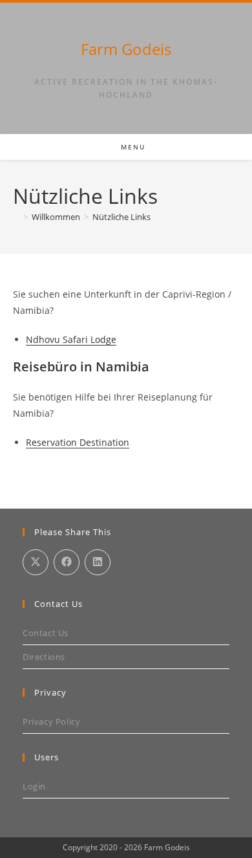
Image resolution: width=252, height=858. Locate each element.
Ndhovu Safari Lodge (71, 339)
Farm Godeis (126, 49)
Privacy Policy (51, 721)
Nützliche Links (121, 217)
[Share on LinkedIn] (97, 562)
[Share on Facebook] (66, 562)
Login (34, 786)
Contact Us (45, 633)
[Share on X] (35, 562)
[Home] (16, 217)
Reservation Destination (77, 442)
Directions (44, 657)
